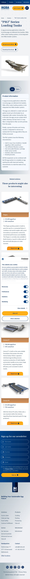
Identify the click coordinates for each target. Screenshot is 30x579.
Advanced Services (6, 536)
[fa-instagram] (11, 567)
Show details (21, 308)
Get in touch (17, 8)
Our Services (19, 2)
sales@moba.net (20, 547)
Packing (17, 518)
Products (9, 18)
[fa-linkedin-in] (7, 567)
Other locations (5, 555)
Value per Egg (5, 518)
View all (17, 523)
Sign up (14, 475)
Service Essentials (6, 534)
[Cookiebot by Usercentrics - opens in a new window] (21, 259)
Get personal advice (8, 44)
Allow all (15, 313)
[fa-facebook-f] (15, 567)
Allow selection (15, 318)
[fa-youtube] (19, 567)
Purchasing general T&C (10, 572)
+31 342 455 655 (20, 549)
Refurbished (26, 2)
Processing (18, 520)
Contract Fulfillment (7, 523)
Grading (17, 515)
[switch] (26, 291)
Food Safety (4, 520)
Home (2, 18)
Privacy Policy (9, 469)
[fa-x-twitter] (22, 567)
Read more (14, 248)
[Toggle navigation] (27, 8)
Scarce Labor (5, 515)
